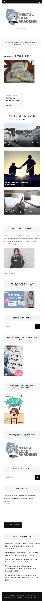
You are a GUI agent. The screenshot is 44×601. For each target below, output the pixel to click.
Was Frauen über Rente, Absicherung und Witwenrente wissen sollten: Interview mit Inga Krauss (20, 568)
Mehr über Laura (9, 273)
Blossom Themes (11, 597)
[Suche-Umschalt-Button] (39, 2)
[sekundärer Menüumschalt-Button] (4, 1)
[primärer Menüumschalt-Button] (22, 37)
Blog (9, 42)
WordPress (29, 597)
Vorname (7, 514)
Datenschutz (36, 597)
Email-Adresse (8, 504)
